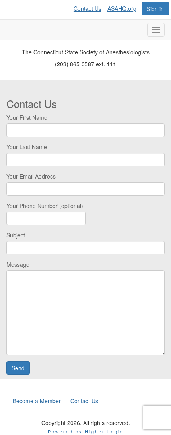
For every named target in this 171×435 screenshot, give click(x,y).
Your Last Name (26, 147)
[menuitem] (90, 7)
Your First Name (26, 117)
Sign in (155, 9)
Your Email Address (31, 176)
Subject (15, 235)
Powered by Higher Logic (86, 431)
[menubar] (107, 7)
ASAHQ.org (121, 8)
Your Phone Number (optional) (44, 206)
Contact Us (87, 8)
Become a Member (37, 401)
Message (17, 264)
